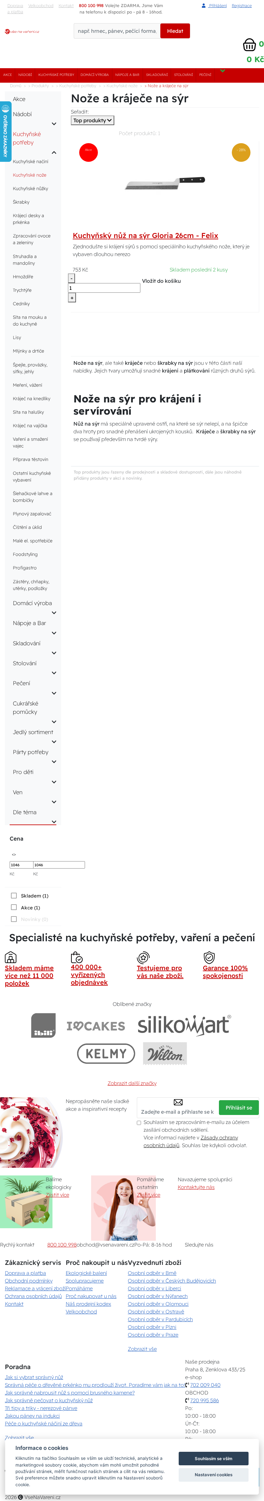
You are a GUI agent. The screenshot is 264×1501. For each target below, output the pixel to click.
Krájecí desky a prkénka (28, 219)
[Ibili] (43, 1025)
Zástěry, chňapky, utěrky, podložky (31, 585)
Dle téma (24, 811)
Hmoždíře (23, 277)
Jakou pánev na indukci (32, 1416)
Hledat (175, 31)
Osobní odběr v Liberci (154, 1288)
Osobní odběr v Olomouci (158, 1304)
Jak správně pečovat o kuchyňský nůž (49, 1400)
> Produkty (38, 85)
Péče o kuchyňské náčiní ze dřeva (43, 1423)
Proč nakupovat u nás (91, 1296)
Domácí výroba (94, 75)
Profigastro (25, 568)
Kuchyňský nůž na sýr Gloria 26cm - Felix (145, 235)
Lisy (17, 337)
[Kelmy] (106, 1053)
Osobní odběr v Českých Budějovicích (172, 1280)
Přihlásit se (239, 1107)
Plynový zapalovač (32, 514)
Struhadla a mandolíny (25, 259)
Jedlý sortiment (33, 731)
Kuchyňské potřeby (56, 75)
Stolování (183, 75)
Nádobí (25, 75)
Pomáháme (79, 1288)
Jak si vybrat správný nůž (34, 1377)
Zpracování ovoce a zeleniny (32, 239)
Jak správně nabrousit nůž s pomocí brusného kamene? (70, 1392)
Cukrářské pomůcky (25, 707)
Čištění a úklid (27, 527)
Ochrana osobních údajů (33, 1296)
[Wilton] (165, 1053)
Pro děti (23, 771)
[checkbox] (29, 895)
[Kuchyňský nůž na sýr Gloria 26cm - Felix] (165, 183)
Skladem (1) (34, 896)
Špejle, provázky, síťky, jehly (30, 368)
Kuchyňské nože (29, 175)
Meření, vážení (27, 385)
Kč (12, 873)
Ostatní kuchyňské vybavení (32, 476)
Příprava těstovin (30, 459)
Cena (16, 838)
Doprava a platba (15, 8)
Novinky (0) (34, 919)
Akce (7, 75)
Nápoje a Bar (127, 75)
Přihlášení (217, 5)
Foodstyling (25, 554)
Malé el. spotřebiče (32, 541)
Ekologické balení (86, 1273)
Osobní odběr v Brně (152, 1273)
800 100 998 (62, 1244)
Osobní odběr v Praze (153, 1334)
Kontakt (14, 1304)
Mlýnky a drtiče (28, 351)
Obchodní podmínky (28, 1280)
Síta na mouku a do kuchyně (30, 320)
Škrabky (21, 202)
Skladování (157, 75)
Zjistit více (57, 1195)
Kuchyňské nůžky (30, 188)
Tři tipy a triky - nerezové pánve (41, 1408)
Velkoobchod (40, 5)
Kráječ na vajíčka (30, 425)
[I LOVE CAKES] (96, 1025)
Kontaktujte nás (196, 1187)
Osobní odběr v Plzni (152, 1327)
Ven (18, 792)
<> (14, 854)
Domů (15, 85)
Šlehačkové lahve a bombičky (32, 497)
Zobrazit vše (142, 1349)
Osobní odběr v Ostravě (156, 1311)
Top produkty (90, 120)
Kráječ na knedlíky (31, 398)
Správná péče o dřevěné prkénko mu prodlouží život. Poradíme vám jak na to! (95, 1385)
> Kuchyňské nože (120, 85)
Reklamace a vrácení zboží (35, 1288)
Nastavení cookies (213, 1474)
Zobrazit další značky (132, 1083)
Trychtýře (22, 290)
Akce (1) (30, 908)
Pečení (205, 75)
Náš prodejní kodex (88, 1304)
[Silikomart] (184, 1025)
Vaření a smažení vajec (30, 442)
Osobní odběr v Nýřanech (158, 1296)
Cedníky (21, 304)
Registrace (242, 5)
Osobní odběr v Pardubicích (160, 1319)
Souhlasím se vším (213, 1458)
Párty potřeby (30, 751)
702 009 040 (205, 1385)
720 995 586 (204, 1400)
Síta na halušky (28, 412)
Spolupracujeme (85, 1280)
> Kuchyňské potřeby (76, 85)
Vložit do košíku (161, 281)
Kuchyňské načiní (30, 161)
